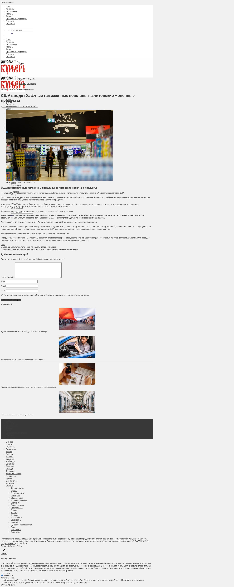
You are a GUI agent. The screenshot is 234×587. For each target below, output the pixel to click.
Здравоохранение (19, 500)
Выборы (14, 515)
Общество (10, 454)
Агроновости (16, 517)
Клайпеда (10, 461)
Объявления (11, 11)
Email (3, 286)
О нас (8, 6)
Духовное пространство (21, 525)
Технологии (16, 185)
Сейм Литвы (11, 481)
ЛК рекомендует (18, 493)
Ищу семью (16, 522)
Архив (8, 16)
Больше (9, 486)
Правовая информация (16, 18)
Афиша (9, 14)
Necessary (8, 575)
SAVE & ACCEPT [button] (8, 585)
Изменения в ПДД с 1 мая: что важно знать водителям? (22, 359)
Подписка (10, 23)
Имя (3, 281)
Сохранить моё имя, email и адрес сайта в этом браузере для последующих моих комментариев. (46, 295)
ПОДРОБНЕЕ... (8, 543)
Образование (17, 498)
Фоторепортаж (17, 488)
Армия (9, 478)
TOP (2, 89)
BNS (3, 244)
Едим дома (16, 520)
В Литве (9, 442)
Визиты (14, 512)
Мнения (9, 456)
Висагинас (10, 464)
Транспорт (10, 471)
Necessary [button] (5, 573)
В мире (9, 444)
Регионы (10, 466)
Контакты (10, 9)
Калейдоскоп (12, 476)
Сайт (3, 290)
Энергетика (16, 532)
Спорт (13, 527)
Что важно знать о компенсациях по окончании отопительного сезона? (29, 387)
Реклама (10, 21)
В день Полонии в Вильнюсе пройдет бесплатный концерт (24, 331)
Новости (23, 89)
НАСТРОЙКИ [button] (21, 543)
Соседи (9, 468)
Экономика (30, 89)
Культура (10, 483)
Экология (15, 503)
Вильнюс (10, 459)
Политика (10, 104)
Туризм (14, 490)
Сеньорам (15, 495)
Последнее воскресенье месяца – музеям (18, 415)
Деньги (14, 510)
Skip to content (7, 2)
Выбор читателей (14, 89)
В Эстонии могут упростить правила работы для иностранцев (28, 247)
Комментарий (8, 277)
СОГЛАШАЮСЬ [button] (142, 541)
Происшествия (17, 505)
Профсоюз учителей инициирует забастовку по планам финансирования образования (39, 249)
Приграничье (17, 507)
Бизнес (9, 109)
